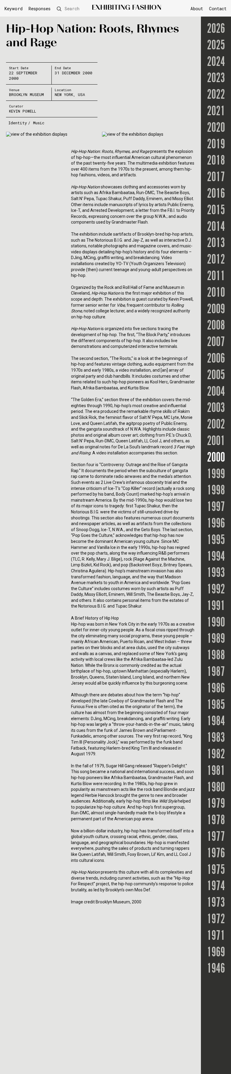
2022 (216, 95)
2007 (216, 342)
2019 (216, 145)
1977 (216, 837)
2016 (216, 194)
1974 (216, 886)
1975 (216, 870)
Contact (217, 8)
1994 (216, 557)
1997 (216, 507)
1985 (216, 705)
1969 (216, 953)
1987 (216, 672)
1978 (216, 821)
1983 (216, 738)
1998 (216, 491)
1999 (216, 474)
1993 (216, 573)
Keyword (14, 8)
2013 (216, 243)
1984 (216, 722)
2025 (216, 46)
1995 (216, 540)
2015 (216, 211)
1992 (216, 590)
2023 (216, 78)
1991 (216, 606)
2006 (216, 359)
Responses (40, 8)
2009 (216, 310)
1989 (216, 639)
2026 (216, 29)
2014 (216, 227)
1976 (216, 854)
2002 (216, 425)
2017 (216, 177)
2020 (216, 128)
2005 (216, 375)
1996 (216, 524)
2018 (216, 161)
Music (39, 122)
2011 (216, 276)
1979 (216, 804)
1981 (216, 771)
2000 (216, 458)
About (196, 8)
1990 (216, 623)
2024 (216, 62)
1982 (216, 755)
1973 (216, 903)
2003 (216, 408)
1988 (216, 656)
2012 (216, 260)
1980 (216, 788)
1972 (216, 920)
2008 (216, 326)
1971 (216, 936)
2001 (216, 441)
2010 (216, 293)
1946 (216, 969)
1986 (216, 689)
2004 (216, 392)
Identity (17, 122)
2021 (216, 112)
